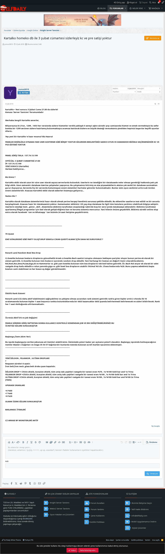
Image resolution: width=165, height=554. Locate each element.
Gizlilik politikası (137, 540)
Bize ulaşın (110, 540)
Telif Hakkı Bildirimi (140, 509)
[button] (125, 8)
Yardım (147, 540)
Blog (103, 8)
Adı (6, 461)
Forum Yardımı (97, 509)
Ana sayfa (155, 540)
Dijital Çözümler (138, 528)
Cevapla (157, 426)
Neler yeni (137, 8)
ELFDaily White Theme (12, 540)
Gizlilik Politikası (97, 522)
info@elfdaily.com (139, 515)
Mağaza (156, 8)
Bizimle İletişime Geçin (141, 503)
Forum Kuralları (97, 503)
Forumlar (118, 8)
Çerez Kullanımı (97, 515)
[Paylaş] (155, 103)
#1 (159, 104)
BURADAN (27, 518)
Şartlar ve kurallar (122, 540)
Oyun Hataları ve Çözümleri (61, 514)
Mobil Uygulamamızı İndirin (143, 521)
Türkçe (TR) (28, 540)
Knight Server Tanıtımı (59, 502)
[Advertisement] (82, 66)
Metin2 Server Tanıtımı (59, 508)
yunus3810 (8, 44)
